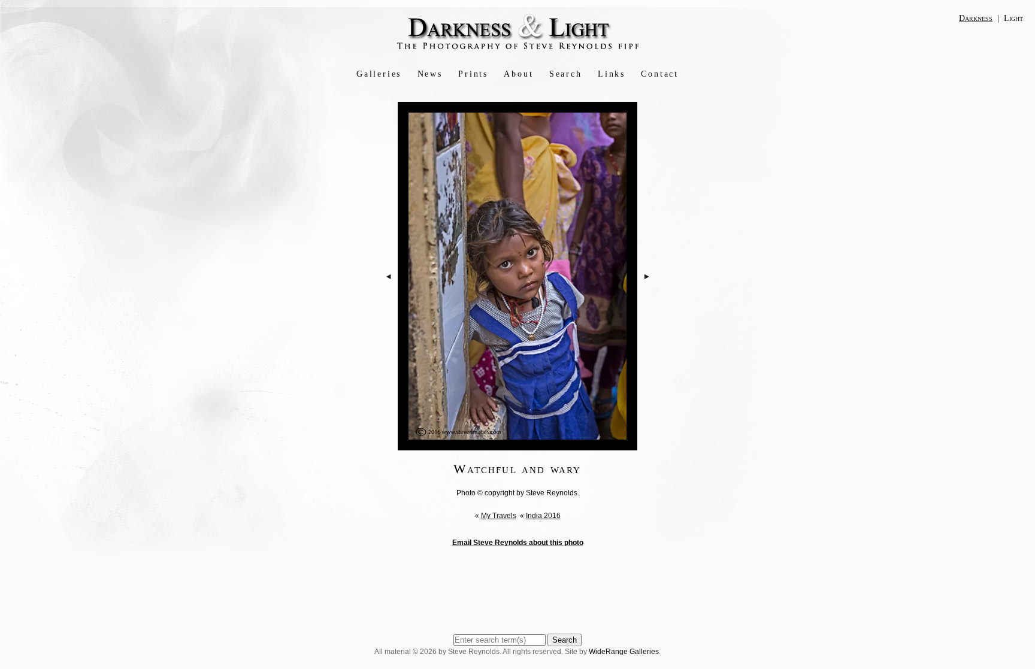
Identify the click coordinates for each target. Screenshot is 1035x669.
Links (611, 73)
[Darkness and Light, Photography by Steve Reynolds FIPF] (518, 48)
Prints (473, 73)
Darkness (975, 18)
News (430, 73)
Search (565, 73)
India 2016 (543, 515)
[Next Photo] (647, 311)
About (518, 73)
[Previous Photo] (388, 311)
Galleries (378, 73)
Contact (660, 73)
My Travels (498, 515)
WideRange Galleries (624, 651)
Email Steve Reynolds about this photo (517, 542)
